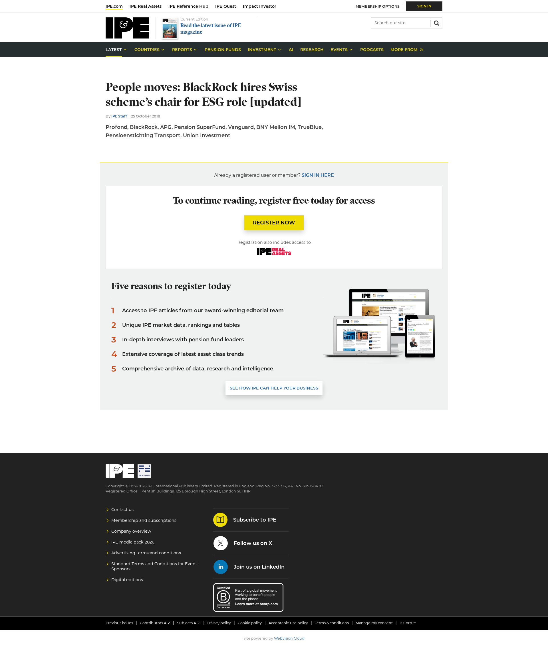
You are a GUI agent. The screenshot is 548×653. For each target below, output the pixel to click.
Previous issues (119, 623)
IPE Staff (119, 116)
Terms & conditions (332, 623)
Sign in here (318, 175)
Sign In (424, 6)
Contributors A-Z (155, 623)
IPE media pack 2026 (132, 542)
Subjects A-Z (188, 623)
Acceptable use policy (288, 623)
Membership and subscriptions (143, 520)
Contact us (122, 509)
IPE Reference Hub (188, 6)
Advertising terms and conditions (146, 552)
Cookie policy (250, 623)
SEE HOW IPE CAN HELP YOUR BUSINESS (274, 388)
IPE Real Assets (146, 6)
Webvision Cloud (289, 638)
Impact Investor (259, 6)
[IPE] (127, 37)
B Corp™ (408, 623)
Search (436, 22)
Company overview (131, 531)
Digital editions (127, 579)
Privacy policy (219, 623)
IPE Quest (225, 6)
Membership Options (378, 6)
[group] (405, 49)
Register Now (274, 223)
